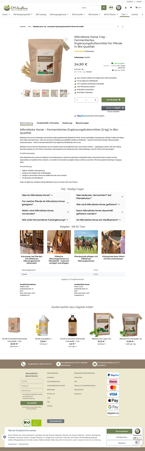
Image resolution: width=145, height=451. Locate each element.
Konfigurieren (122, 437)
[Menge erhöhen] (95, 99)
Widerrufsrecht (78, 390)
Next (69, 93)
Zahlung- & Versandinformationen (84, 386)
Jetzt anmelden (32, 403)
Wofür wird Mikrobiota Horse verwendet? (38, 212)
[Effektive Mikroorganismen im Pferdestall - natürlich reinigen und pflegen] (59, 242)
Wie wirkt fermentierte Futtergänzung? (44, 220)
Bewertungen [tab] (82, 123)
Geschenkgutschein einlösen (56, 386)
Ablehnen (122, 443)
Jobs (48, 398)
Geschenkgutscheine (53, 381)
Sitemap (49, 406)
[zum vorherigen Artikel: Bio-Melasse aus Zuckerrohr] (118, 26)
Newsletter (50, 377)
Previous (22, 93)
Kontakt (139, 2)
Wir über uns (51, 394)
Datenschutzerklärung (32, 408)
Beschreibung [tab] (26, 123)
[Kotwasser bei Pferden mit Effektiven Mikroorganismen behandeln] (32, 242)
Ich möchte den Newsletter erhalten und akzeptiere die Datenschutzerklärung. (32, 396)
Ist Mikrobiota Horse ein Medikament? (97, 220)
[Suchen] (103, 7)
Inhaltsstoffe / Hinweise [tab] (48, 123)
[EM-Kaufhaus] (16, 7)
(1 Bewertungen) (89, 51)
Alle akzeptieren (122, 431)
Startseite (130, 2)
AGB (75, 381)
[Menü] (141, 428)
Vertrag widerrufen (56, 421)
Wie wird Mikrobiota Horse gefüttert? (96, 204)
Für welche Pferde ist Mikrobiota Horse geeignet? (43, 203)
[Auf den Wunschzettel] (65, 39)
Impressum (77, 394)
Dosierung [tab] (67, 123)
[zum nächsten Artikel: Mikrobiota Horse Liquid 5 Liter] (122, 26)
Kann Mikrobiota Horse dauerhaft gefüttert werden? (94, 212)
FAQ (48, 402)
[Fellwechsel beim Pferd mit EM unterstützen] (113, 242)
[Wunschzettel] (131, 7)
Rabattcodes (51, 390)
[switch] (137, 442)
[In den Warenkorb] (22, 34)
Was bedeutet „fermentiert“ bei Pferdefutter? (93, 197)
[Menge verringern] (76, 99)
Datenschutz (78, 377)
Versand (89, 72)
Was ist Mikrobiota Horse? (36, 195)
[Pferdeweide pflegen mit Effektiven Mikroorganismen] (86, 242)
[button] (125, 7)
